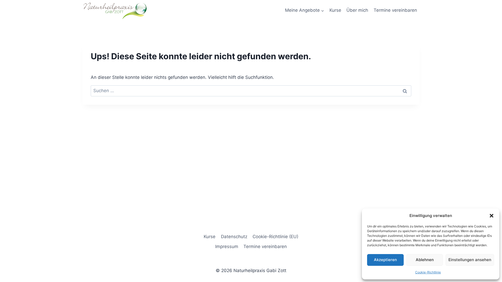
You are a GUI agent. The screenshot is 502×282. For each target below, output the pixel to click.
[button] (491, 215)
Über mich (357, 10)
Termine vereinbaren (395, 10)
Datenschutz (234, 236)
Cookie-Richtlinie (428, 272)
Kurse (335, 10)
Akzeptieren (385, 259)
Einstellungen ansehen (469, 259)
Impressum (226, 246)
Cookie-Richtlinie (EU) (275, 236)
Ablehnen (425, 259)
